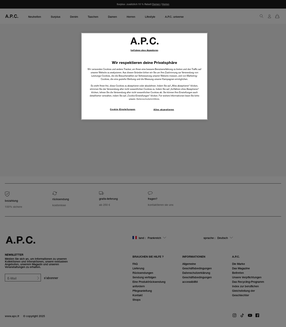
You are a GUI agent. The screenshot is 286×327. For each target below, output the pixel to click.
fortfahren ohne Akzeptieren (144, 50)
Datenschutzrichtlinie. (148, 99)
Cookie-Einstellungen (122, 109)
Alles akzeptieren (164, 109)
